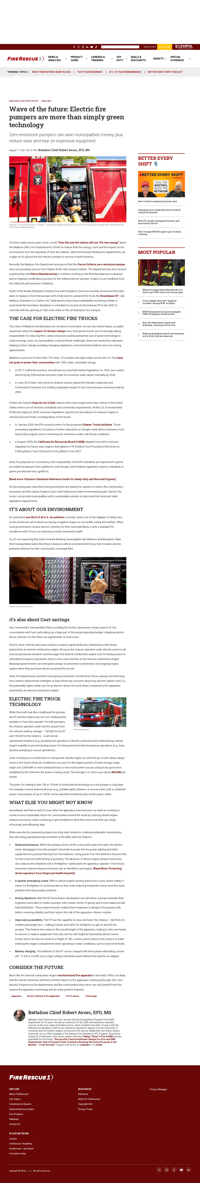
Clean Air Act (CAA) (43, 402)
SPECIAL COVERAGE (177, 58)
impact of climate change (49, 331)
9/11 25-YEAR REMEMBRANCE (125, 72)
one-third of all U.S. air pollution (44, 517)
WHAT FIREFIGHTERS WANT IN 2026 (51, 72)
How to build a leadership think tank (157, 201)
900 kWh (116, 772)
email (99, 1044)
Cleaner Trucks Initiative (97, 424)
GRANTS (158, 58)
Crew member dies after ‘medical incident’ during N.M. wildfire (159, 302)
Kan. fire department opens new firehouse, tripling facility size (159, 323)
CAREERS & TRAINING (98, 58)
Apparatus (46, 101)
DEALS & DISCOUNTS (138, 58)
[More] (66, 58)
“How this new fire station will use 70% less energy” (88, 242)
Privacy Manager (158, 1089)
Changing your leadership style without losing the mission (159, 211)
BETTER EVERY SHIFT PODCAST (165, 72)
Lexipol (29, 1171)
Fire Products (72, 996)
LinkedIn (85, 1044)
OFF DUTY (120, 58)
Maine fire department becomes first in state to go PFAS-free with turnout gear (162, 291)
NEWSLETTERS (150, 47)
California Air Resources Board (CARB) (61, 441)
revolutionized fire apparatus (75, 975)
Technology (91, 996)
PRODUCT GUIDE (77, 58)
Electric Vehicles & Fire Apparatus (43, 996)
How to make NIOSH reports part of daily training (159, 233)
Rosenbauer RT (109, 295)
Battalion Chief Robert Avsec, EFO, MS (64, 150)
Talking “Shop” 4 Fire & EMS (97, 1036)
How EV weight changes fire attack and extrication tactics (158, 222)
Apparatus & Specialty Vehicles (24, 101)
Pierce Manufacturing (44, 273)
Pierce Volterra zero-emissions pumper (101, 264)
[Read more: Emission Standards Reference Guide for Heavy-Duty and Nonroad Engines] (62, 479)
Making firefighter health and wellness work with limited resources (163, 334)
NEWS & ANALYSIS (54, 58)
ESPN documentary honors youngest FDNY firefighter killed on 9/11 (161, 313)
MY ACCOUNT (165, 47)
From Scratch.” (47, 1044)
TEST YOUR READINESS (89, 72)
